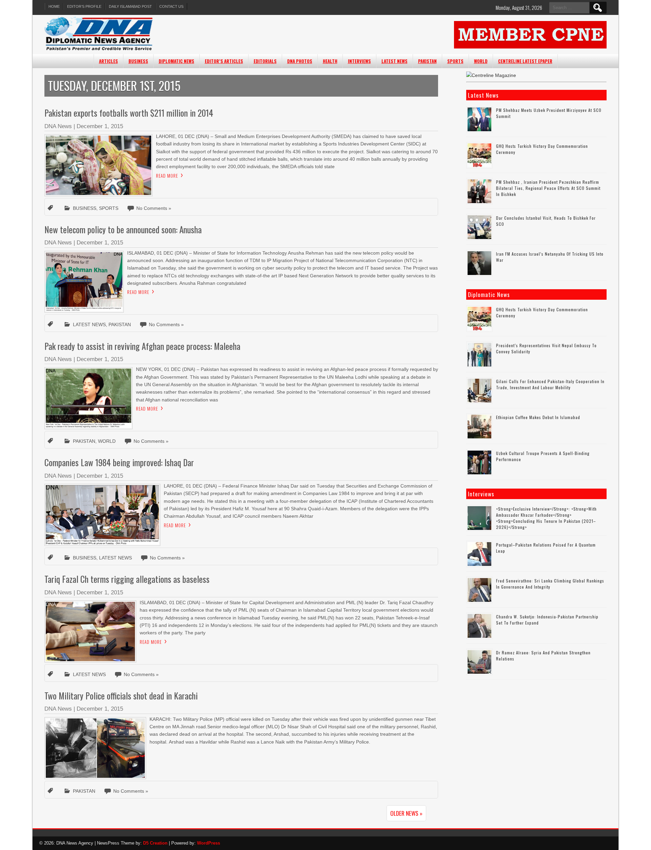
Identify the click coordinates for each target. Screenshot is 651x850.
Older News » (406, 813)
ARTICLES (108, 61)
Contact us (171, 6)
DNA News (58, 126)
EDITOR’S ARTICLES (224, 61)
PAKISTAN (427, 61)
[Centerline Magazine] (491, 75)
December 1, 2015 (100, 126)
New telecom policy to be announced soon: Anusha (123, 229)
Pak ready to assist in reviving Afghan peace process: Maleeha (142, 346)
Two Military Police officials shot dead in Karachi (121, 695)
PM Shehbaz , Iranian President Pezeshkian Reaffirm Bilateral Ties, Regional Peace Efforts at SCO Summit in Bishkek (548, 188)
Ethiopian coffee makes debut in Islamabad (538, 417)
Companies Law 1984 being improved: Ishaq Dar (119, 462)
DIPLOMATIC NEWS (176, 61)
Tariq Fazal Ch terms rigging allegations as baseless (127, 579)
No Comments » (153, 208)
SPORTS (455, 61)
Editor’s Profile (84, 6)
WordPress (208, 843)
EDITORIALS (265, 61)
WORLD (481, 61)
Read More (167, 175)
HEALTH (330, 61)
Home (54, 6)
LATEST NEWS (394, 61)
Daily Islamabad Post (130, 6)
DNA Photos (299, 61)
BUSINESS (138, 61)
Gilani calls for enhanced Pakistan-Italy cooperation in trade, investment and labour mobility (550, 384)
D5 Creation (155, 843)
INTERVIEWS (359, 61)
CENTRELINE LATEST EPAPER (525, 61)
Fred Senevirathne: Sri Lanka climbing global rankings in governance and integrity (550, 584)
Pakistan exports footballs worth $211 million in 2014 (128, 112)
